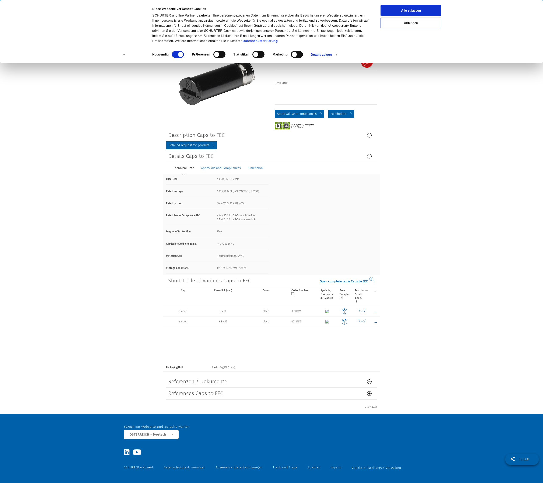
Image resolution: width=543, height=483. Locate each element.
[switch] (219, 54)
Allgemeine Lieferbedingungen (239, 467)
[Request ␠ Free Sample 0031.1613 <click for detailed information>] (344, 322)
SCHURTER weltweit (138, 467)
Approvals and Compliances (297, 114)
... (375, 290)
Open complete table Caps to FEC (344, 281)
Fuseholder (339, 114)
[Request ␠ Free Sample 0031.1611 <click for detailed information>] (344, 311)
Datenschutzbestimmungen (184, 467)
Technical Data (183, 168)
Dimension (255, 168)
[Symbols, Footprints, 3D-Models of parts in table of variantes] (299, 126)
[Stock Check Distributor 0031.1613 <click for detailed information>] (361, 321)
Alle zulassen (411, 10)
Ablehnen (411, 23)
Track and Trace (285, 467)
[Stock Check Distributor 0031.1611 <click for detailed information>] (361, 311)
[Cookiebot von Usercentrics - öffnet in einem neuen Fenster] (124, 54)
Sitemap (314, 467)
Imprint (336, 467)
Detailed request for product (188, 145)
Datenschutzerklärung (260, 41)
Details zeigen (321, 54)
